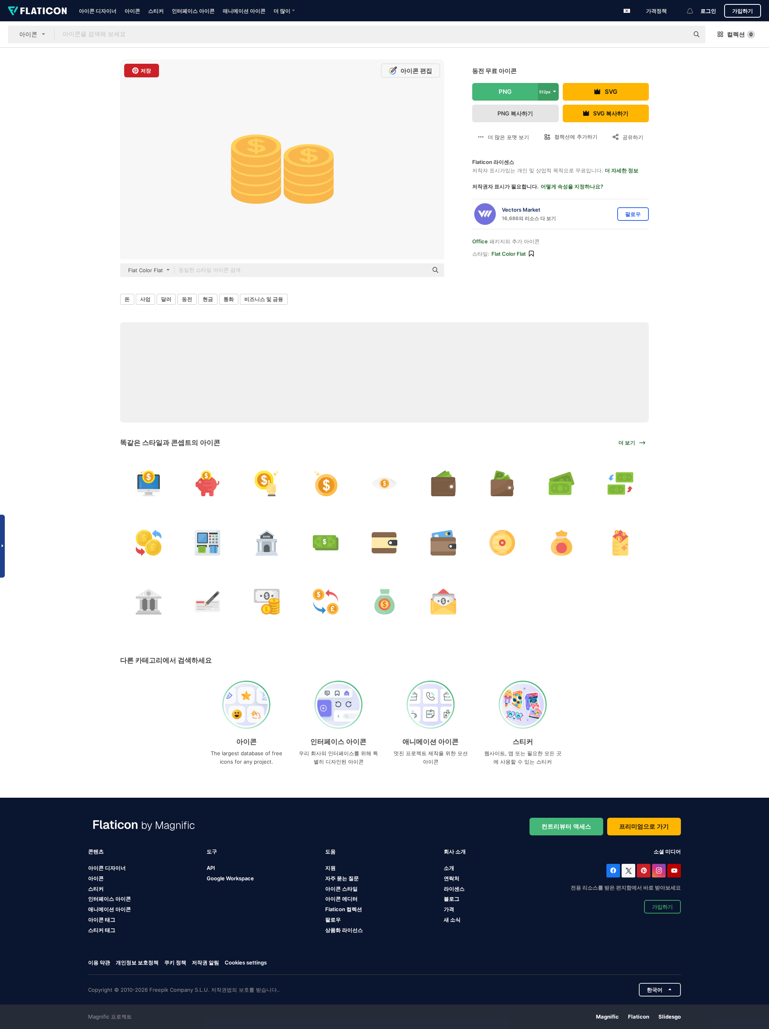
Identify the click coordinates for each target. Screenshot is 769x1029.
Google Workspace (230, 878)
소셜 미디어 (667, 851)
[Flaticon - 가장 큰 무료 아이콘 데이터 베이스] (37, 10)
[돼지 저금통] (207, 483)
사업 (145, 299)
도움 (330, 851)
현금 (208, 299)
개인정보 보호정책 (137, 962)
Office (480, 241)
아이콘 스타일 (341, 888)
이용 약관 (99, 962)
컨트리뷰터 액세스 (566, 826)
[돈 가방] (384, 602)
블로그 (451, 899)
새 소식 (452, 919)
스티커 (156, 11)
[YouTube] (674, 870)
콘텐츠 (96, 851)
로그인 (708, 11)
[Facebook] (613, 870)
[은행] (266, 542)
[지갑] (443, 483)
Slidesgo (669, 1016)
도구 (212, 851)
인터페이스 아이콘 (193, 11)
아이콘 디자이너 (98, 11)
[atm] (207, 542)
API (211, 868)
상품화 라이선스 (344, 930)
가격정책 (656, 11)
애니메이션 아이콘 (244, 11)
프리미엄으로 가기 (644, 826)
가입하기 (742, 11)
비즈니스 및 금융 (263, 299)
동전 (187, 299)
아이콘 (132, 11)
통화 (228, 299)
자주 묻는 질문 (342, 878)
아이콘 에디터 (341, 899)
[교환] (620, 483)
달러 (166, 299)
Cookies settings (246, 963)
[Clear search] (679, 34)
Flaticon (638, 1016)
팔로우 (333, 919)
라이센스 (454, 888)
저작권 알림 (205, 962)
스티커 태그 (101, 930)
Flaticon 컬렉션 (343, 909)
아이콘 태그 (101, 919)
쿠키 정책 (175, 962)
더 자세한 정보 (621, 170)
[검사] (207, 602)
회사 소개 (455, 851)
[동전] (266, 483)
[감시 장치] (149, 483)
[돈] (561, 483)
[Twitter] (628, 870)
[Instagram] (659, 870)
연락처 (451, 878)
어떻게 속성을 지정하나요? (572, 186)
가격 (449, 909)
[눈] (384, 483)
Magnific (607, 1016)
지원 (330, 868)
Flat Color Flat (508, 254)
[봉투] (620, 542)
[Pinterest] (643, 870)
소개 (449, 868)
